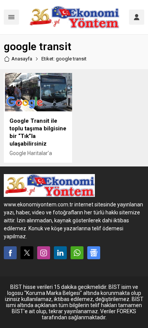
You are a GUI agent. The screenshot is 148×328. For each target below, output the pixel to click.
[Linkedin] (60, 252)
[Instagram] (43, 252)
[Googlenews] (93, 252)
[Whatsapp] (77, 252)
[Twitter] (26, 252)
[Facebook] (10, 252)
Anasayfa (21, 59)
